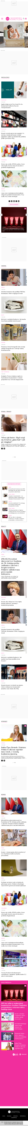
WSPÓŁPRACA (23, 1116)
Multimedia (6, 982)
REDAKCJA (9, 1116)
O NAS (3, 1116)
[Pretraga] (23, 18)
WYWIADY (4, 721)
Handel (3, 266)
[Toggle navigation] (2, 18)
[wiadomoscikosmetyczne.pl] (14, 19)
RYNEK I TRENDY (6, 411)
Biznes (3, 794)
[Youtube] (15, 1054)
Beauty (3, 526)
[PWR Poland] (14, 1112)
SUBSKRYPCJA (14, 1117)
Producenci (5, 77)
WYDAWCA (15, 1116)
